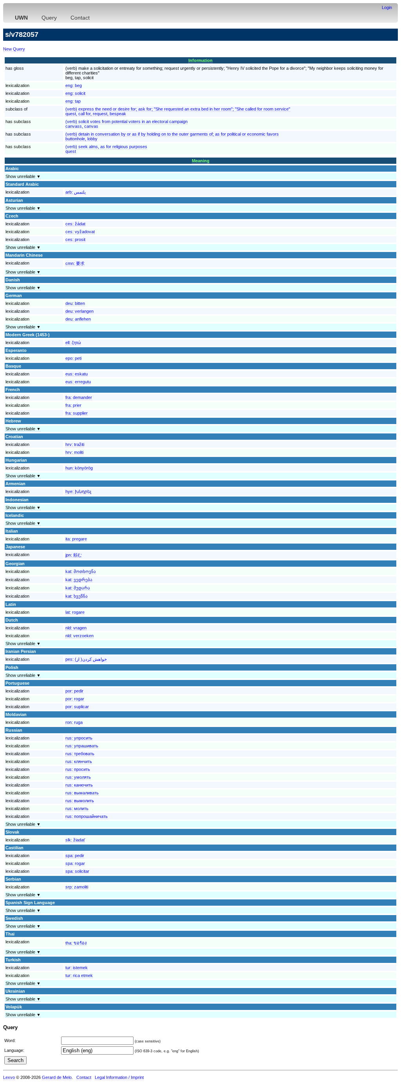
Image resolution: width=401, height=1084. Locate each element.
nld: (76, 627)
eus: (76, 374)
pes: (86, 659)
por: (74, 691)
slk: (75, 839)
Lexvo (9, 1077)
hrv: (74, 444)
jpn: (73, 555)
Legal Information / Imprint (119, 1077)
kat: (80, 571)
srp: (76, 887)
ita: (76, 539)
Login (387, 7)
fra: (78, 397)
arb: (75, 192)
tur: (76, 967)
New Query (14, 49)
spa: (74, 855)
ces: (75, 223)
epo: (73, 358)
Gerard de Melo (57, 1077)
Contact (80, 18)
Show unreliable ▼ (23, 176)
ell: (73, 342)
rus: (78, 738)
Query (49, 18)
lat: (75, 612)
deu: (75, 303)
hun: (79, 468)
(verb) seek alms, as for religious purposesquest (106, 149)
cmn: (75, 263)
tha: (76, 943)
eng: (73, 85)
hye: (78, 491)
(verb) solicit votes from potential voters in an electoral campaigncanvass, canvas (126, 124)
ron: (74, 722)
